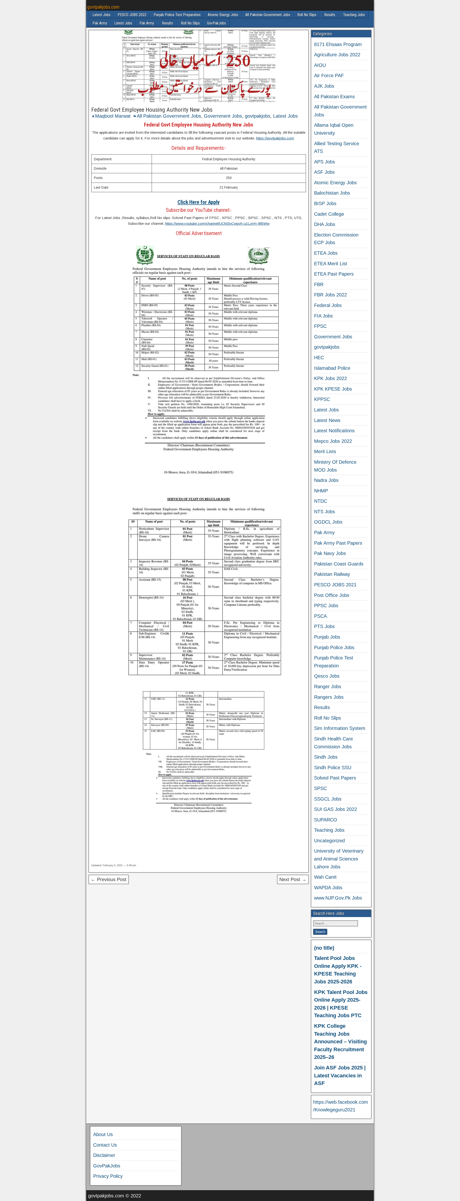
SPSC (320, 788)
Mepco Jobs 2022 (333, 441)
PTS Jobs (324, 626)
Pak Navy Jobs (330, 553)
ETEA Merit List (330, 263)
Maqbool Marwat (113, 116)
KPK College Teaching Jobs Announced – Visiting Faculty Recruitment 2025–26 (340, 1041)
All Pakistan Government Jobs (267, 14)
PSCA (320, 616)
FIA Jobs (323, 315)
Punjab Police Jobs (334, 647)
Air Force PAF (329, 75)
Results (329, 14)
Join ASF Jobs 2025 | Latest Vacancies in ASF (340, 1075)
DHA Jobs (324, 224)
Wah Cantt (325, 877)
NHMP (321, 490)
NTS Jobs (324, 511)
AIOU (320, 65)
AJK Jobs (324, 86)
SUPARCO (325, 819)
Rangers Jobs (329, 697)
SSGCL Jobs (327, 799)
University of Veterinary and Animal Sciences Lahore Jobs (338, 858)
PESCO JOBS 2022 (132, 14)
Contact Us (105, 1145)
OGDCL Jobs (328, 522)
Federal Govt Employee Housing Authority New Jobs (152, 109)
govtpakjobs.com (103, 7)
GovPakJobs (216, 23)
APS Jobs (324, 161)
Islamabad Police (332, 368)
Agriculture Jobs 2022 (337, 54)
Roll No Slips (306, 14)
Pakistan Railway (332, 574)
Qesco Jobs (326, 676)
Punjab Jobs (327, 637)
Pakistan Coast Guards (338, 563)
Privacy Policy (108, 1176)
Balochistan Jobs (332, 193)
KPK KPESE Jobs (333, 389)
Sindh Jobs (326, 757)
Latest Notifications (334, 430)
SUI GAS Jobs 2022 (335, 809)
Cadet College (329, 214)
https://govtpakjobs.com (275, 138)
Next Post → (292, 879)
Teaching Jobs (354, 14)
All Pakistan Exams (334, 96)
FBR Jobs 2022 (330, 294)
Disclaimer (104, 1155)
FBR (318, 284)
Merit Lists (325, 451)
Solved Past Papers (335, 777)
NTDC (320, 501)
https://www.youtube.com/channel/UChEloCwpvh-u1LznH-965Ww (217, 223)
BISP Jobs (325, 203)
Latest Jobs (101, 14)
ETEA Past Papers (334, 274)
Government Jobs (223, 116)
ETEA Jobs (326, 253)
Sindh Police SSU (332, 767)
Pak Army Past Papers (338, 543)
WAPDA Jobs (328, 887)
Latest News (327, 420)
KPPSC (322, 399)
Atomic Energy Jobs (223, 14)
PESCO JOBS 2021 (335, 584)
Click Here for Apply (199, 202)
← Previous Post (108, 879)
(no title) (324, 948)
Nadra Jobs (326, 480)
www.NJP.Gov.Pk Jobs (338, 898)
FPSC (320, 326)
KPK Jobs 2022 (330, 378)
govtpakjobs (257, 116)
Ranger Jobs (327, 686)
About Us (103, 1134)
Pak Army (99, 23)
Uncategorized (329, 840)
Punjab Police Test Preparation (177, 14)
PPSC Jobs (326, 605)
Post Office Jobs (331, 595)
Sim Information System (339, 728)
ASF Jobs (324, 172)
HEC (319, 357)
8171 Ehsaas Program (338, 44)
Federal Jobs (328, 305)
